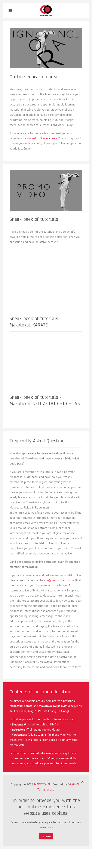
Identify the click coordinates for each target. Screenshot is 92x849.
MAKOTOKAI (42, 784)
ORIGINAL (74, 784)
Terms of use (46, 789)
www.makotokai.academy (40, 138)
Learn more (46, 827)
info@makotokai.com (57, 580)
